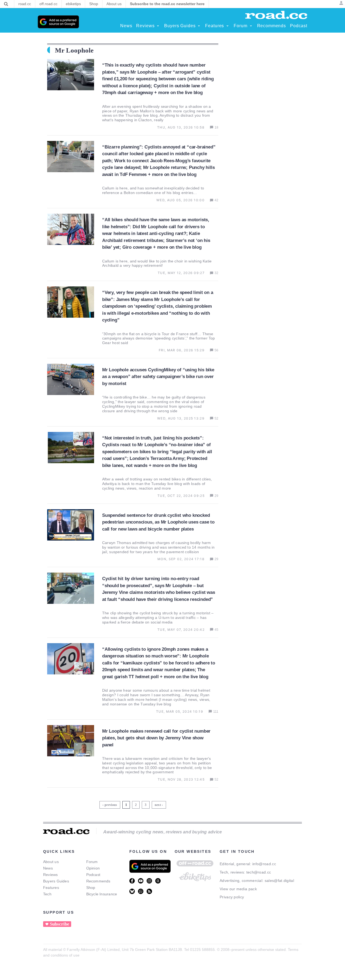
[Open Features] (227, 26)
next (158, 805)
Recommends (98, 881)
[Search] (6, 4)
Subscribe (59, 924)
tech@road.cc (258, 872)
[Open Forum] (251, 26)
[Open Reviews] (158, 26)
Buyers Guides (56, 881)
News (48, 868)
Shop (90, 887)
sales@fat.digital (279, 880)
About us (51, 862)
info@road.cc (264, 864)
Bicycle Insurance (101, 894)
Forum (92, 862)
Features (51, 887)
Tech (47, 894)
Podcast (93, 874)
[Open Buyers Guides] (199, 26)
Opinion (93, 868)
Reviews (50, 874)
